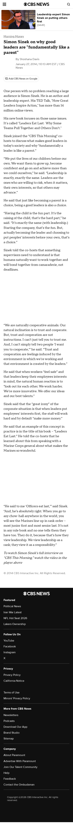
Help (6, 772)
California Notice (14, 680)
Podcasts (9, 721)
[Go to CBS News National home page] (36, 4)
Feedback (10, 778)
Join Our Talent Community (20, 767)
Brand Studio (11, 732)
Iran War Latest (13, 612)
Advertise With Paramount (20, 761)
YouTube (9, 640)
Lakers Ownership (15, 624)
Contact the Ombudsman (19, 784)
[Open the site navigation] (13, 4)
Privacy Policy (12, 675)
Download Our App (15, 726)
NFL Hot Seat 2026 (15, 618)
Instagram (10, 652)
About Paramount (14, 755)
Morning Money (14, 36)
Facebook (10, 646)
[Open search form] (68, 4)
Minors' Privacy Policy (17, 698)
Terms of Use (11, 692)
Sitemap (9, 738)
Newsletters (11, 715)
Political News (12, 606)
